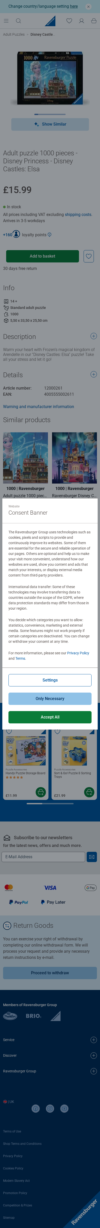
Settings (50, 680)
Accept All (50, 717)
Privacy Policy (78, 653)
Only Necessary (50, 698)
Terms (20, 658)
